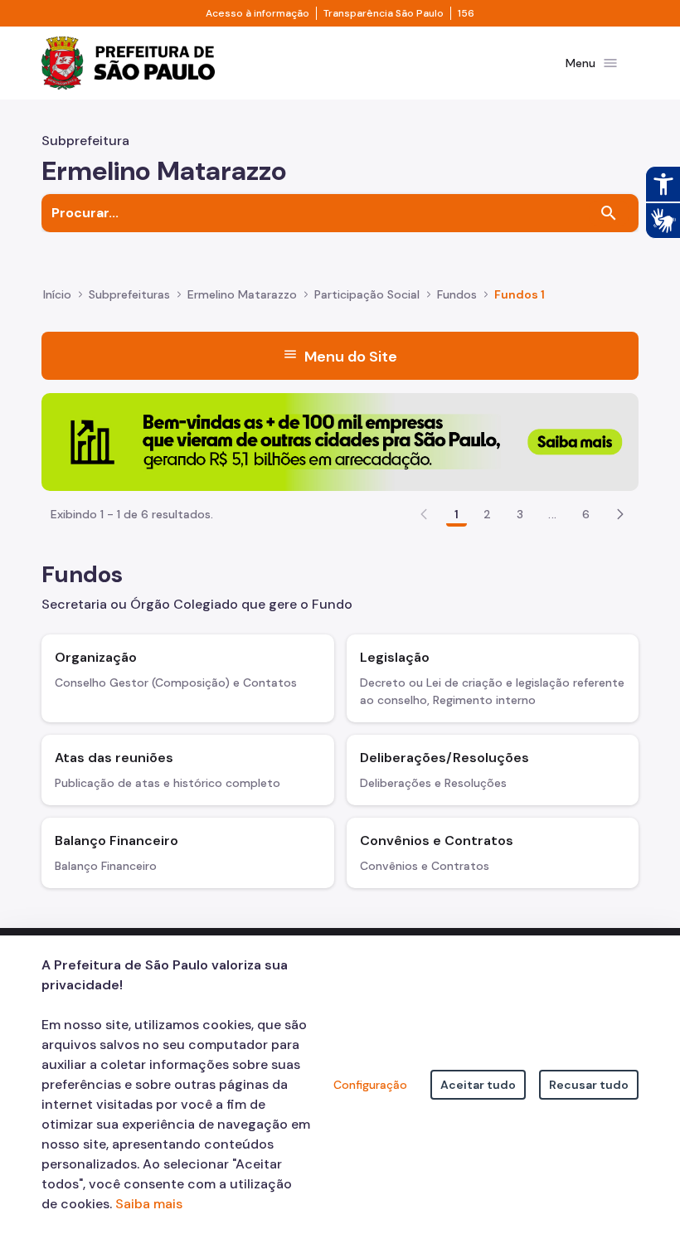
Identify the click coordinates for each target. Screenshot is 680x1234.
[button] (620, 514)
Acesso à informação (257, 13)
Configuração (370, 1084)
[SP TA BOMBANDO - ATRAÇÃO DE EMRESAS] (340, 440)
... (552, 514)
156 (466, 13)
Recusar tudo (589, 1084)
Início (57, 294)
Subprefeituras (129, 294)
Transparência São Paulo (383, 13)
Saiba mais (148, 1203)
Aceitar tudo (478, 1084)
